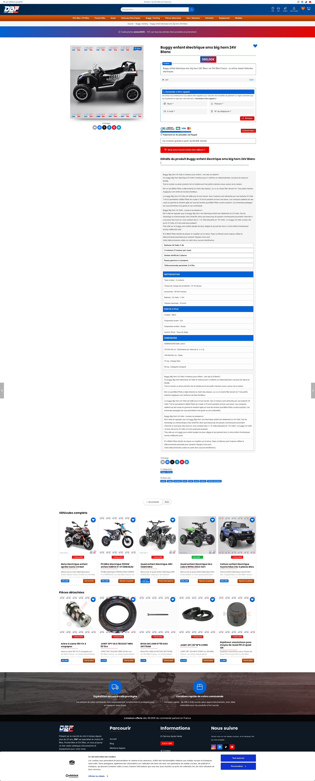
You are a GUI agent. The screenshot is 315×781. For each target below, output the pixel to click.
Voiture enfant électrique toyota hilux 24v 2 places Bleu (157, 565)
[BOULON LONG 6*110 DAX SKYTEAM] (78, 615)
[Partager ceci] (99, 127)
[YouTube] (310, 2)
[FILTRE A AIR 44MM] (197, 615)
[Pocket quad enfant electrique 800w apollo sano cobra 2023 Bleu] (237, 535)
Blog (112, 743)
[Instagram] (298, 2)
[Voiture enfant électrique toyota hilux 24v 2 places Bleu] (157, 535)
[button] (90, 18)
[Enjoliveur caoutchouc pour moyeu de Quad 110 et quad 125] (157, 615)
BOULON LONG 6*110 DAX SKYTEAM (74, 645)
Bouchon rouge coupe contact (232, 645)
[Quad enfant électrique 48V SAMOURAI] (78, 535)
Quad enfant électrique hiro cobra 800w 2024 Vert (117, 565)
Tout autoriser (238, 758)
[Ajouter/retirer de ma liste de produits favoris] (255, 46)
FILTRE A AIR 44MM (190, 645)
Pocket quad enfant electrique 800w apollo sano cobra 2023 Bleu (236, 565)
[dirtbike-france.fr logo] (81, 728)
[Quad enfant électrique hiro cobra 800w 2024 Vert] (118, 535)
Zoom (138, 48)
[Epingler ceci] (114, 127)
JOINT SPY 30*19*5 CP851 (114, 645)
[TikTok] (306, 2)
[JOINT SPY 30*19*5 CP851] (118, 615)
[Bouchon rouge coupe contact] (237, 615)
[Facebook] (302, 2)
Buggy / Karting (142, 24)
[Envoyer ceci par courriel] (95, 127)
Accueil (130, 24)
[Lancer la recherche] (191, 9)
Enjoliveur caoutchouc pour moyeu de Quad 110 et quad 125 (156, 645)
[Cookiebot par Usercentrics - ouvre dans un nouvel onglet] (72, 776)
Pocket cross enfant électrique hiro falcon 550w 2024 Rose (195, 565)
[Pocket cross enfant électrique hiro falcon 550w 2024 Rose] (197, 535)
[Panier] (308, 9)
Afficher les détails (96, 776)
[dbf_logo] (11, 9)
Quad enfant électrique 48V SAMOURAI (77, 565)
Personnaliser (237, 766)
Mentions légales (117, 748)
